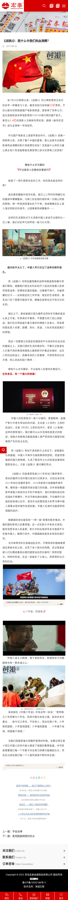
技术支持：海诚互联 (34, 886)
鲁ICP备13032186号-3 (34, 882)
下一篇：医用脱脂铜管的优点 (18, 836)
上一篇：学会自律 (12, 831)
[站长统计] (34, 879)
